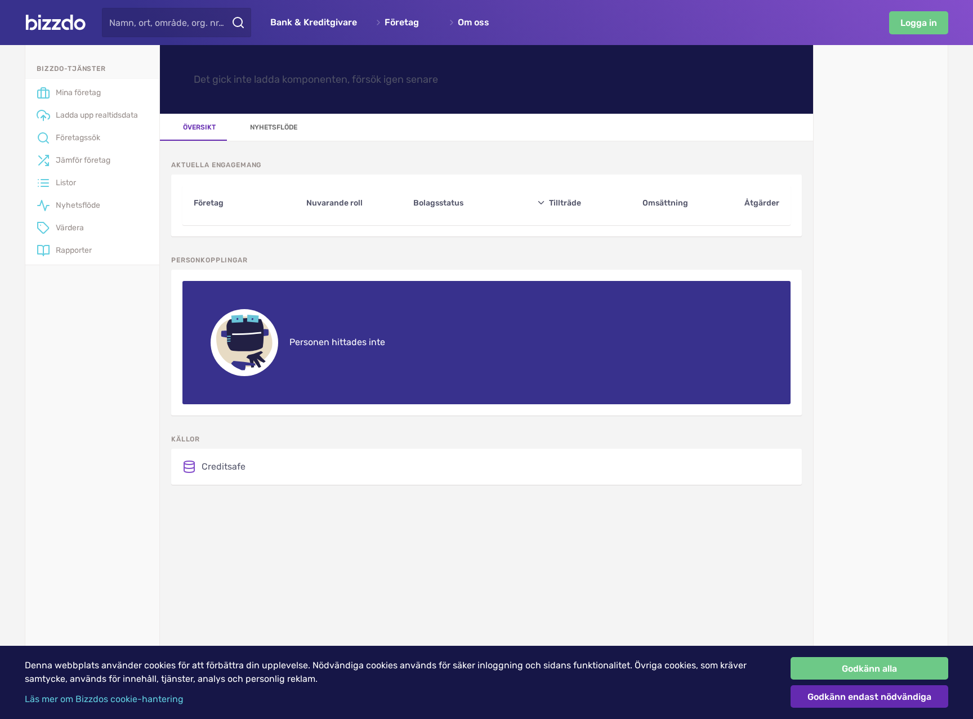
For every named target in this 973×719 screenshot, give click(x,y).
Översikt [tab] (199, 127)
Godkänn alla (869, 668)
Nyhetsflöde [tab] (273, 127)
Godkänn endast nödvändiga (869, 696)
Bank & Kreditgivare (313, 22)
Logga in (918, 22)
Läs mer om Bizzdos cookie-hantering (104, 699)
